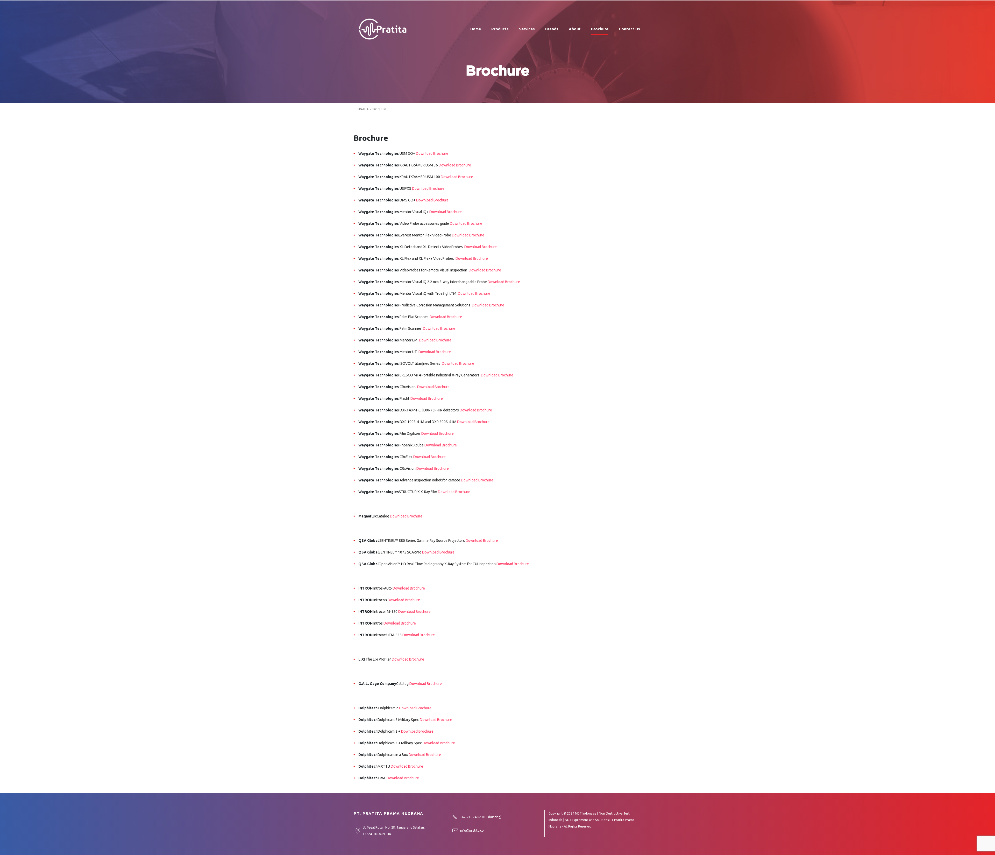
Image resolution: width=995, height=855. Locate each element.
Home (475, 29)
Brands (551, 29)
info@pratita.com (473, 830)
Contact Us (629, 29)
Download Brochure (432, 153)
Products (500, 29)
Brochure (599, 29)
